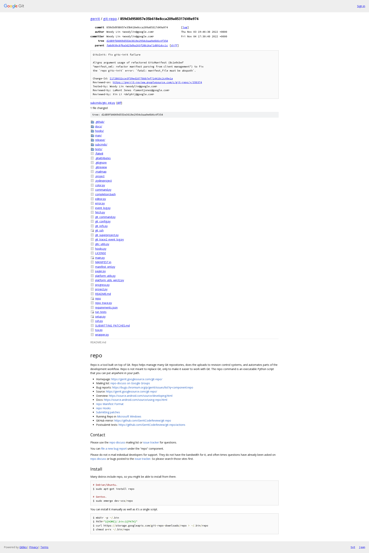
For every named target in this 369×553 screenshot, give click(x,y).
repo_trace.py (103, 303)
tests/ (98, 149)
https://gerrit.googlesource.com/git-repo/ (136, 379)
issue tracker (151, 442)
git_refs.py (101, 226)
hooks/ (99, 131)
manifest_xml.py (105, 267)
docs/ (98, 126)
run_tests (100, 312)
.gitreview (101, 167)
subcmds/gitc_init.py (102, 103)
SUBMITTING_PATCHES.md (112, 325)
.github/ (99, 122)
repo (98, 298)
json (362, 547)
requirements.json (106, 307)
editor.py (100, 199)
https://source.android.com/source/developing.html (140, 395)
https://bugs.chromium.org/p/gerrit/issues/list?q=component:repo (152, 387)
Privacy (33, 547)
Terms (44, 547)
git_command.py (105, 217)
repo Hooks (103, 408)
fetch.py (100, 212)
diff (174, 45)
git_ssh (99, 230)
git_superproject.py (107, 235)
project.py (101, 289)
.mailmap (100, 171)
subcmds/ (101, 144)
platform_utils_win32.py (109, 280)
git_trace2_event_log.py (109, 239)
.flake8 (99, 153)
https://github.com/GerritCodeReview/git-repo (142, 420)
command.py (103, 189)
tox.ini (98, 330)
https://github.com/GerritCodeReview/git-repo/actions (152, 425)
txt (353, 547)
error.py (100, 203)
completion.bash (105, 194)
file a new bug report (114, 448)
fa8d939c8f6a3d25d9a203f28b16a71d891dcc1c (137, 45)
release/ (100, 140)
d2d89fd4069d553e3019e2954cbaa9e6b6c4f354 (137, 40)
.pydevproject (103, 180)
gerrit (95, 18)
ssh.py (99, 321)
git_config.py (103, 221)
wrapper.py (102, 334)
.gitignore (101, 162)
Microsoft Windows (129, 416)
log (185, 27)
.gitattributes (103, 158)
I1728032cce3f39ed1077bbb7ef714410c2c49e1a (141, 78)
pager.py (100, 271)
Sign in (361, 6)
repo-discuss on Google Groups (130, 383)
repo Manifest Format (110, 404)
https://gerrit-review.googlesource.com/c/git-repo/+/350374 (157, 82)
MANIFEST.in (103, 262)
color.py (100, 185)
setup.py (100, 316)
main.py (100, 257)
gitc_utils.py (102, 244)
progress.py (102, 285)
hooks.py (100, 248)
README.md (103, 294)
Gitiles (23, 547)
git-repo (110, 18)
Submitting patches (108, 412)
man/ (98, 135)
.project (100, 176)
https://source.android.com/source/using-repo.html (135, 400)
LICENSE (100, 253)
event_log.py (103, 208)
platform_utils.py (105, 276)
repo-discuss (117, 442)
